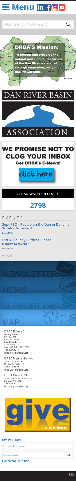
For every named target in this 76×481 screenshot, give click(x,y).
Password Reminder (16, 461)
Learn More (7, 233)
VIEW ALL (8, 256)
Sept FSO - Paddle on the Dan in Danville (35, 224)
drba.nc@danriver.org (16, 353)
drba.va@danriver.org (16, 369)
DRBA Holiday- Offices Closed (26, 240)
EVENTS (13, 217)
